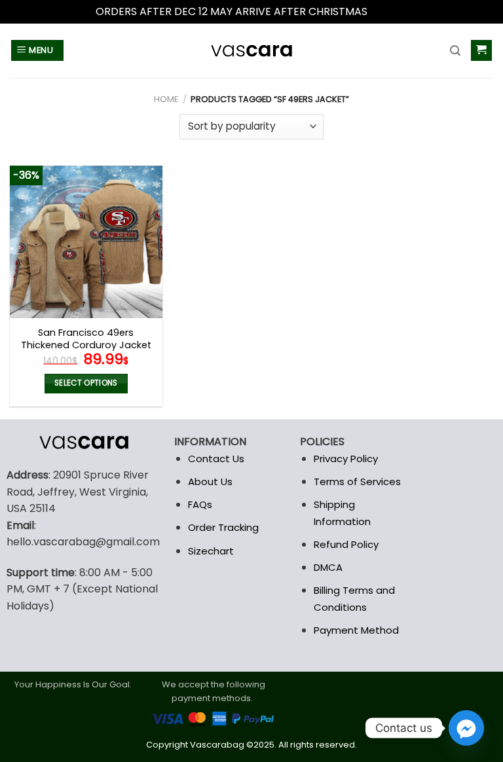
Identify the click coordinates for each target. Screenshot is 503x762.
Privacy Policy (346, 458)
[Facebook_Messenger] (466, 728)
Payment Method (356, 630)
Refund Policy (346, 544)
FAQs (200, 504)
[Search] (455, 51)
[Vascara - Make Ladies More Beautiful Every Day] (251, 51)
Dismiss (389, 11)
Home (166, 99)
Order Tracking (223, 527)
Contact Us (216, 458)
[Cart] (482, 51)
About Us (210, 481)
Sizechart (211, 551)
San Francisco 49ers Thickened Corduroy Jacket (86, 339)
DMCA (328, 567)
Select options (86, 383)
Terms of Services (357, 481)
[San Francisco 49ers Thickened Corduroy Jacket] (86, 242)
